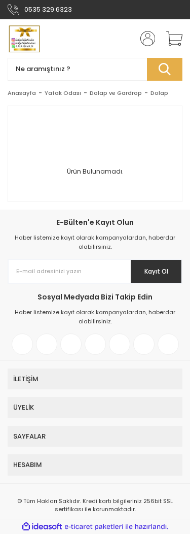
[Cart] (170, 38)
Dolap (159, 93)
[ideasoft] (42, 526)
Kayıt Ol (156, 271)
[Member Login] (144, 38)
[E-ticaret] (94, 526)
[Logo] (24, 38)
